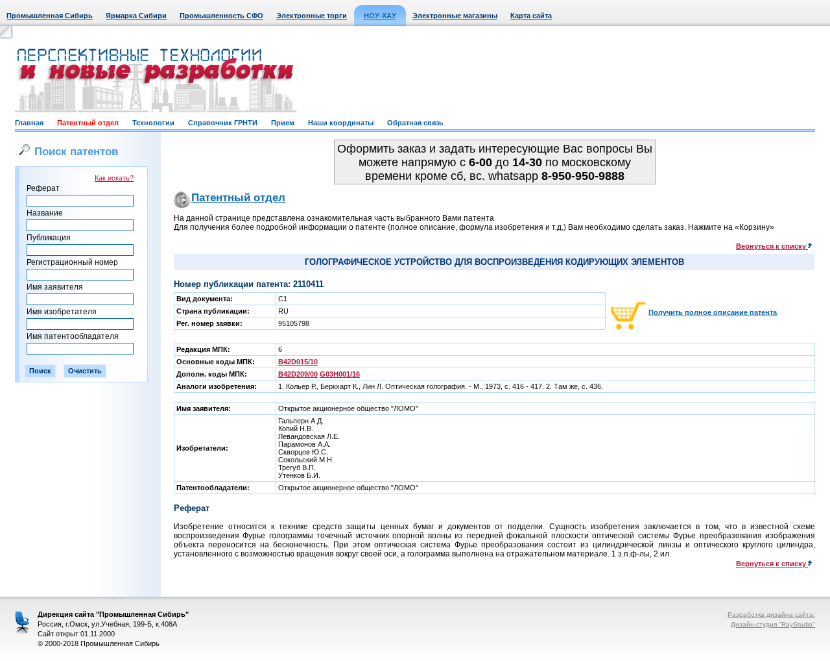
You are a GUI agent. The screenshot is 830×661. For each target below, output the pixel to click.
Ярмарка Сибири (136, 15)
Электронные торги (311, 15)
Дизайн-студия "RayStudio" (773, 624)
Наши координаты (341, 123)
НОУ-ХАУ (380, 15)
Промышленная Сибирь (49, 15)
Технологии (153, 123)
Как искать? (114, 178)
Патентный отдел (88, 123)
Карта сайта (531, 15)
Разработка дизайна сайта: (771, 614)
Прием (282, 123)
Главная (29, 123)
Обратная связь (415, 123)
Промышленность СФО (221, 15)
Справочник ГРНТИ (222, 123)
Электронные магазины (454, 15)
